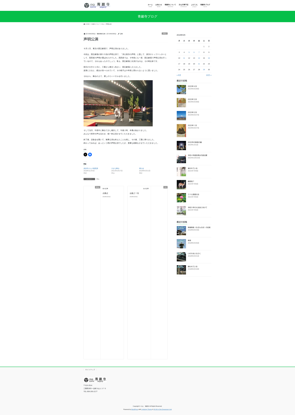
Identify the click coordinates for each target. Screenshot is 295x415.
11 (184, 58)
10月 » (208, 75)
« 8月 (179, 75)
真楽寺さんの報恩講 (91, 168)
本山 (164, 33)
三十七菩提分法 (193, 194)
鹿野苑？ (191, 181)
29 (204, 70)
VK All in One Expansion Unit (163, 409)
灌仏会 (141, 168)
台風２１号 (134, 193)
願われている (193, 266)
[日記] (159, 273)
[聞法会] (92, 273)
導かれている (193, 168)
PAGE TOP (286, 400)
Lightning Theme (146, 409)
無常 (189, 240)
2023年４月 (192, 86)
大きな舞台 (115, 168)
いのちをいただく (194, 253)
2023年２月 (192, 112)
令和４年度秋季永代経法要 (197, 155)
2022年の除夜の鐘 (195, 142)
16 (209, 58)
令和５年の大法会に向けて (197, 207)
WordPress (134, 409)
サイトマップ (90, 370)
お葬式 (105, 193)
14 (199, 58)
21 (199, 64)
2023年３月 (192, 99)
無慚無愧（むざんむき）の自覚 (199, 227)
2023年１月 (192, 125)
